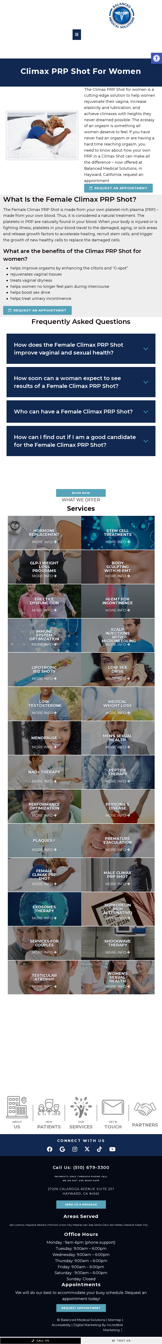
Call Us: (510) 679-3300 (81, 1167)
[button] (156, 58)
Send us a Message (81, 1204)
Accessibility (61, 1325)
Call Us (42, 1340)
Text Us (123, 1340)
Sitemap (114, 1320)
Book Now (81, 493)
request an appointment (120, 188)
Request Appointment (81, 1308)
